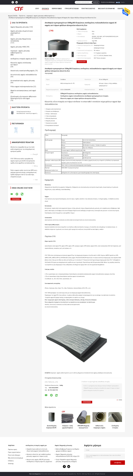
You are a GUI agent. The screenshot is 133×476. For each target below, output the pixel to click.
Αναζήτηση (96, 2)
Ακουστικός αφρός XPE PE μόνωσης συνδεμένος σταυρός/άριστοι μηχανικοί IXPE (39, 461)
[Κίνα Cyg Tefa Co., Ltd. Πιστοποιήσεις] (16, 130)
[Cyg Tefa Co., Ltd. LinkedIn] (16, 2)
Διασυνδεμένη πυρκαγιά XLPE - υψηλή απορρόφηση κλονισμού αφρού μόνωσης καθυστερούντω (52, 427)
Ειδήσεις (121, 8)
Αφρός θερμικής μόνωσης (20, 27)
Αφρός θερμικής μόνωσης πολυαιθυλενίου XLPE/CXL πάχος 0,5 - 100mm (68, 456)
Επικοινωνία (82, 61)
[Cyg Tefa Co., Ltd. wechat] (23, 194)
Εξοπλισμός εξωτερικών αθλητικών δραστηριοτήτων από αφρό (23, 97)
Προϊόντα (45, 8)
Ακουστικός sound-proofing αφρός (23, 71)
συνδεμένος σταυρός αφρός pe (22, 59)
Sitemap (11, 463)
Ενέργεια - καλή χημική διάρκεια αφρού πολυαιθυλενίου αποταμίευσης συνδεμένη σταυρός (67, 427)
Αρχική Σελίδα (12, 16)
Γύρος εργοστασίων (72, 8)
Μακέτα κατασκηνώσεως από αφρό (23, 90)
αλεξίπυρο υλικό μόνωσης (104, 373)
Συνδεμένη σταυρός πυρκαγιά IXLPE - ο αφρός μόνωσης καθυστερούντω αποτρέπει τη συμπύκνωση (115, 427)
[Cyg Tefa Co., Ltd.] (19, 9)
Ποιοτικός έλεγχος (88, 8)
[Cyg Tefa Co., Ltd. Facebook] (13, 2)
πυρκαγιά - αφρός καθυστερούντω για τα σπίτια (64, 373)
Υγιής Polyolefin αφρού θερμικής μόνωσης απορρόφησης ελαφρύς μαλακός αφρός (66, 461)
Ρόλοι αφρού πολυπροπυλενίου (22, 86)
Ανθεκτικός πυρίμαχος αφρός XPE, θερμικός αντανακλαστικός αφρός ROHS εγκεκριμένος (99, 427)
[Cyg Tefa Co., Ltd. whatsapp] (18, 194)
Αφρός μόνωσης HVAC (18, 47)
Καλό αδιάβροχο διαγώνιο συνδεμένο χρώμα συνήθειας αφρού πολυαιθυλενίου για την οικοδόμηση (67, 450)
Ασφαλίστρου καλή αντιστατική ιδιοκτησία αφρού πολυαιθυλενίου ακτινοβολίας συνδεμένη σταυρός (38, 450)
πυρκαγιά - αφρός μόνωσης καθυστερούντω (40, 16)
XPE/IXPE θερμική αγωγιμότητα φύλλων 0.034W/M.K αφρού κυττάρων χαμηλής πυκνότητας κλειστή (83, 427)
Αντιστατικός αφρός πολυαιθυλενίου (24, 75)
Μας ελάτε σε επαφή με (106, 8)
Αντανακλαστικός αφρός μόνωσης (23, 81)
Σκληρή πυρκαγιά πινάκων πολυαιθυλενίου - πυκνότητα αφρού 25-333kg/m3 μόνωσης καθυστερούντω (27, 113)
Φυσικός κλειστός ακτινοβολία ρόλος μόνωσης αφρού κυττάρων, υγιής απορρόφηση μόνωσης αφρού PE (39, 456)
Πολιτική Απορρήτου (35, 474)
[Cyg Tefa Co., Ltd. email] (13, 194)
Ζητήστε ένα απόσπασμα (108, 2)
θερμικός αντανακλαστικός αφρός (87, 373)
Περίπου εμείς (57, 8)
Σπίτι (37, 8)
